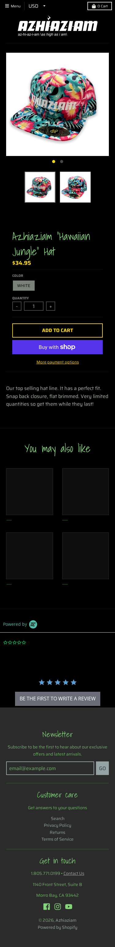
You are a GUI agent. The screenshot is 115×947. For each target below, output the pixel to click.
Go (102, 768)
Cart (103, 6)
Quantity (20, 298)
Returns (57, 832)
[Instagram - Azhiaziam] (57, 906)
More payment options (57, 362)
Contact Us (73, 873)
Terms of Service (57, 839)
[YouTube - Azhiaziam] (68, 906)
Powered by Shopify (57, 927)
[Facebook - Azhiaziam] (46, 906)
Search (57, 818)
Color (17, 275)
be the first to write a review (58, 698)
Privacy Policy (57, 825)
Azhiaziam (66, 920)
